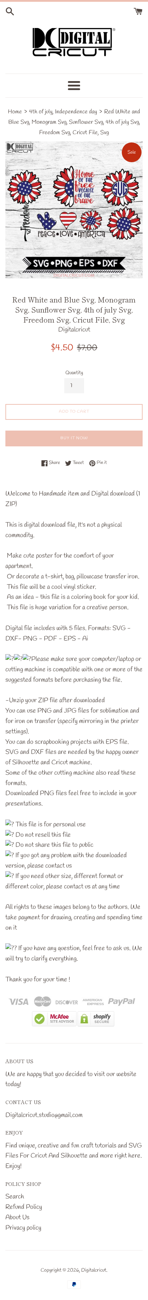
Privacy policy (23, 1228)
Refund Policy (23, 1207)
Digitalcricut (93, 1270)
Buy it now (74, 438)
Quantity (74, 373)
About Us (17, 1217)
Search (14, 1196)
